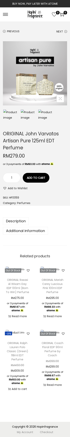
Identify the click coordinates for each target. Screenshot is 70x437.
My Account (25, 432)
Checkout (46, 432)
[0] (54, 14)
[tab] (35, 221)
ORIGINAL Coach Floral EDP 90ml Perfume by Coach (52, 349)
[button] (15, 188)
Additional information (25, 230)
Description (16, 221)
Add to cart (36, 178)
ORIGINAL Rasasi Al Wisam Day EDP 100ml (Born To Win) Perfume (17, 286)
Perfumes (23, 203)
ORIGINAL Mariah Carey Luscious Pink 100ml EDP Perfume (52, 286)
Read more (19, 316)
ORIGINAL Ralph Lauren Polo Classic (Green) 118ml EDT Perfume (17, 351)
